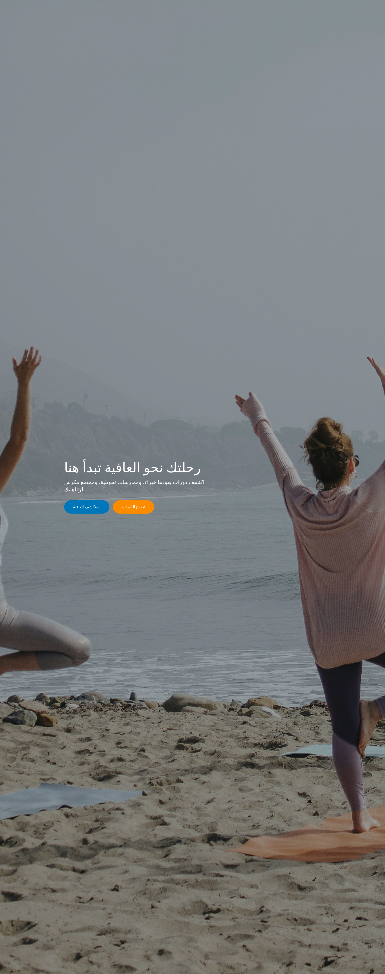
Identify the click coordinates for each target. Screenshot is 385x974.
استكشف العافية (86, 506)
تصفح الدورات (133, 506)
